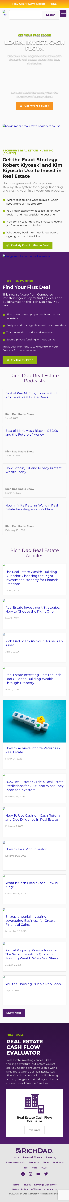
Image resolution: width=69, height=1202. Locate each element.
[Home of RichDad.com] (6, 13)
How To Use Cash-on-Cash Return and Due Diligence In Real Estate (32, 817)
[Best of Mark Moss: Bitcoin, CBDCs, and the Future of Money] (34, 443)
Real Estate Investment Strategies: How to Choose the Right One (32, 609)
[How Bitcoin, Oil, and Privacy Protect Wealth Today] (34, 480)
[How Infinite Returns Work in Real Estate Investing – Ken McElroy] (34, 518)
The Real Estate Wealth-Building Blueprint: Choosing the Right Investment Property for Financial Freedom (32, 578)
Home (16, 1157)
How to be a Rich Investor (26, 849)
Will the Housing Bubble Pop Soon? (34, 984)
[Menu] (63, 13)
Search (50, 14)
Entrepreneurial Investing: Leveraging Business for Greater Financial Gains (31, 921)
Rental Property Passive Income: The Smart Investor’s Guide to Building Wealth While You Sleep (31, 954)
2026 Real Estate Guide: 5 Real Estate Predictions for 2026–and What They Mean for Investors (34, 786)
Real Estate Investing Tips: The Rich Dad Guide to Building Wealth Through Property (33, 679)
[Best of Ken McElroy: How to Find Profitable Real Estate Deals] (34, 406)
